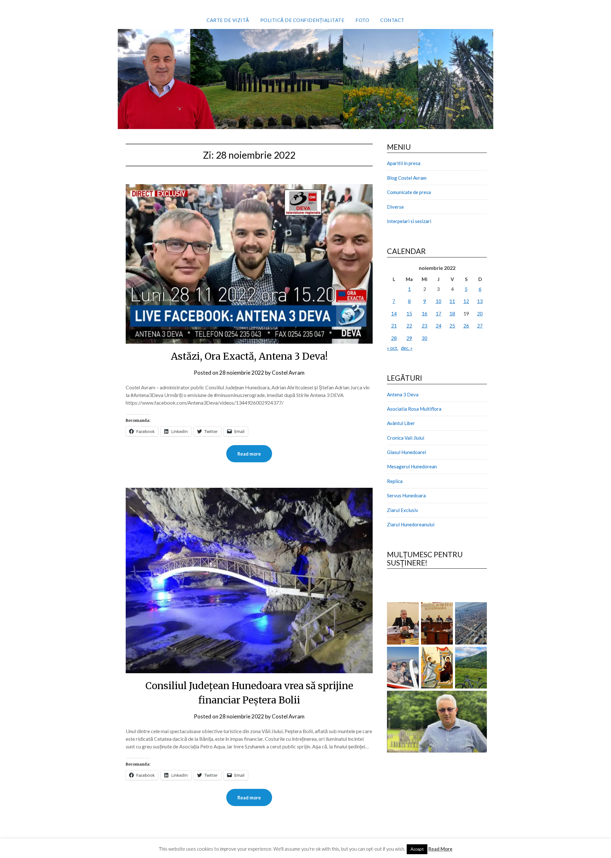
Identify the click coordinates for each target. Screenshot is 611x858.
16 (424, 313)
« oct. (392, 348)
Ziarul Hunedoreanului (410, 524)
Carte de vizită (228, 20)
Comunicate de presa (409, 192)
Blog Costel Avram (406, 178)
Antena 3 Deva (402, 394)
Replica (395, 481)
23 (424, 325)
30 (424, 338)
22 (409, 325)
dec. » (406, 348)
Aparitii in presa (403, 163)
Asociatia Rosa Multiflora (414, 409)
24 (438, 325)
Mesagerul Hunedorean (412, 466)
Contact (392, 20)
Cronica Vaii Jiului (405, 438)
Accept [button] (417, 849)
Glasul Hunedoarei (406, 452)
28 (394, 338)
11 (452, 301)
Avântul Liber (401, 423)
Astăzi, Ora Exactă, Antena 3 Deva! (249, 356)
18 (452, 313)
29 (409, 338)
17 (438, 313)
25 (452, 325)
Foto (362, 20)
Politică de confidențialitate (302, 20)
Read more (249, 454)
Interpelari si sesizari (409, 221)
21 (394, 325)
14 (394, 313)
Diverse (395, 207)
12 (466, 301)
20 (480, 313)
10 (438, 301)
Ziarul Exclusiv (402, 510)
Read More (440, 849)
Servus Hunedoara (406, 495)
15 (409, 313)
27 (480, 325)
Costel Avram (288, 372)
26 (466, 325)
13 (480, 301)
